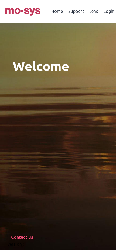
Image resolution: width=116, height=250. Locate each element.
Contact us (22, 237)
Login (109, 11)
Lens (93, 11)
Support (76, 11)
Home (57, 11)
